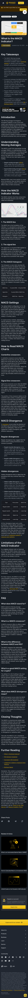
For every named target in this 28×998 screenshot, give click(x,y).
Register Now (14, 907)
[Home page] (10, 3)
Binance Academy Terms (19, 990)
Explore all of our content (13, 922)
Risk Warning (9, 990)
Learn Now (23, 9)
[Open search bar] (16, 3)
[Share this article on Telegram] (15, 821)
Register (21, 3)
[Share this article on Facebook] (9, 821)
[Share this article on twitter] (2, 821)
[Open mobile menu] (26, 3)
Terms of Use (4, 990)
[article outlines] (25, 12)
